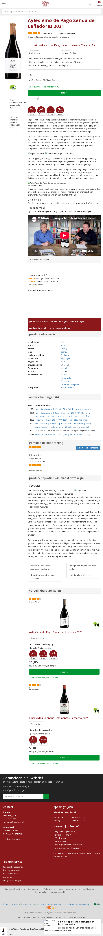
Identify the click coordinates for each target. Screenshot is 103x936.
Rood (63, 345)
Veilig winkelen (50, 889)
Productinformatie (38, 321)
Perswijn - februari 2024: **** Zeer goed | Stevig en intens (61, 420)
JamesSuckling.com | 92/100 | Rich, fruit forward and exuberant (64, 409)
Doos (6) (64, 92)
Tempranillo (66, 378)
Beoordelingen (77, 321)
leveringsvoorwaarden (13, 870)
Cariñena (65, 355)
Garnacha (65, 381)
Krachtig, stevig (37, 638)
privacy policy (9, 877)
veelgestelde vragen (12, 880)
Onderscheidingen (59, 321)
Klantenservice (34, 889)
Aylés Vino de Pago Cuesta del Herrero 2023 (55, 632)
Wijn (63, 342)
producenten (81, 575)
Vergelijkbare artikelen (59, 328)
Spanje (64, 352)
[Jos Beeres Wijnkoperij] (45, 4)
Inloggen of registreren (15, 889)
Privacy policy (41, 892)
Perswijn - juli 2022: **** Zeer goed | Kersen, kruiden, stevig (62, 434)
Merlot (64, 374)
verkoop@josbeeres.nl (14, 822)
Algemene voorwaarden (69, 889)
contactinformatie (12, 839)
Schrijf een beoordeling (66, 33)
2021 (63, 361)
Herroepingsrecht (57, 892)
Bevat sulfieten (67, 387)
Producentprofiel (37, 328)
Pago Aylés (66, 358)
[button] (32, 110)
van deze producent (44, 577)
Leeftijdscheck (89, 889)
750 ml (64, 368)
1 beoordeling (47, 33)
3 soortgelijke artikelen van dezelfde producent (48, 37)
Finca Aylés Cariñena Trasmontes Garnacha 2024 (58, 717)
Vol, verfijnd (36, 724)
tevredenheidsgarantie (13, 867)
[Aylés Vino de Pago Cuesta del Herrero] (64, 613)
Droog (64, 348)
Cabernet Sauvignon (70, 384)
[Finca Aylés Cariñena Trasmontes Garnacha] (64, 699)
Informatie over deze (40, 567)
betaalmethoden (10, 873)
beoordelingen (76, 917)
